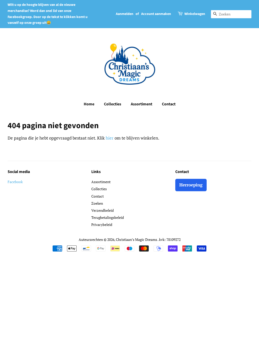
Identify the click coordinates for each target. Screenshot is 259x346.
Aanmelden (124, 13)
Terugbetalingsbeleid (107, 217)
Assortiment (141, 104)
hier (110, 138)
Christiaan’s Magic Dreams (137, 239)
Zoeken (97, 203)
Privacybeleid (101, 224)
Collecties (112, 104)
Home (89, 104)
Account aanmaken (156, 13)
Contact (169, 104)
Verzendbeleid (102, 210)
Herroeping (191, 185)
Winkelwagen (194, 13)
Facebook (15, 181)
